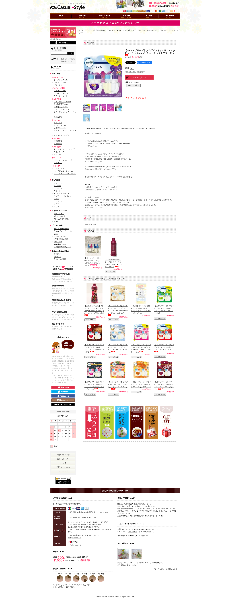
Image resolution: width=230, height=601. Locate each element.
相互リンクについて (63, 467)
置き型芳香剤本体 (61, 104)
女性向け (57, 257)
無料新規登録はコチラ (57, 39)
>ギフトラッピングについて (136, 98)
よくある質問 (141, 20)
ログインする (63, 43)
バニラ (56, 199)
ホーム (52, 20)
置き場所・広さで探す (60, 210)
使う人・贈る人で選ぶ (60, 251)
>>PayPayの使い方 (75, 545)
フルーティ (58, 183)
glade (56, 234)
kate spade (58, 242)
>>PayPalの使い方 (74, 538)
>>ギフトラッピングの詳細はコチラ (164, 569)
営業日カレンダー (63, 459)
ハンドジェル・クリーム (63, 171)
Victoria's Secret (60, 244)
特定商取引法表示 (63, 455)
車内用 (56, 222)
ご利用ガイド (120, 20)
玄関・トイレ (59, 214)
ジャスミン (58, 201)
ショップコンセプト (100, 20)
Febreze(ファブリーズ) (62, 231)
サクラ (56, 204)
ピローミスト (59, 85)
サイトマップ (63, 471)
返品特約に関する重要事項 (135, 72)
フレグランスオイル (61, 109)
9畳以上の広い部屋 (61, 219)
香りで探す (56, 180)
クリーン (57, 186)
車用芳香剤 (58, 117)
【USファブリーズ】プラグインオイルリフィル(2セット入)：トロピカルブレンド (141, 384)
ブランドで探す (58, 225)
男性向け (57, 254)
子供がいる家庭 (60, 259)
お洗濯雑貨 (58, 141)
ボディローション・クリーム (65, 160)
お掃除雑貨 (58, 144)
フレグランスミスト (61, 80)
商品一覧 (75, 20)
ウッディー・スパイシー (63, 196)
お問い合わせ (163, 20)
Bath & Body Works (68, 59)
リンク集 (63, 463)
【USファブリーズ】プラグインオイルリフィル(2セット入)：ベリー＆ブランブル (164, 347)
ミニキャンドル (60, 125)
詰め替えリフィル (67, 61)
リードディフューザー (62, 102)
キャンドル (58, 123)
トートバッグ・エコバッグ (64, 149)
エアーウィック (60, 236)
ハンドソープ (59, 168)
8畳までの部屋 (59, 216)
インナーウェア (60, 154)
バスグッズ (58, 163)
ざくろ (56, 206)
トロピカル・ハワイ (61, 194)
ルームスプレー (60, 82)
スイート (57, 191)
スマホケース (59, 152)
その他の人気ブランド (62, 247)
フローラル (58, 188)
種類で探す (56, 74)
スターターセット (61, 96)
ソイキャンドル (60, 128)
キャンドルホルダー (61, 135)
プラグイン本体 (60, 91)
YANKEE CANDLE (61, 239)
